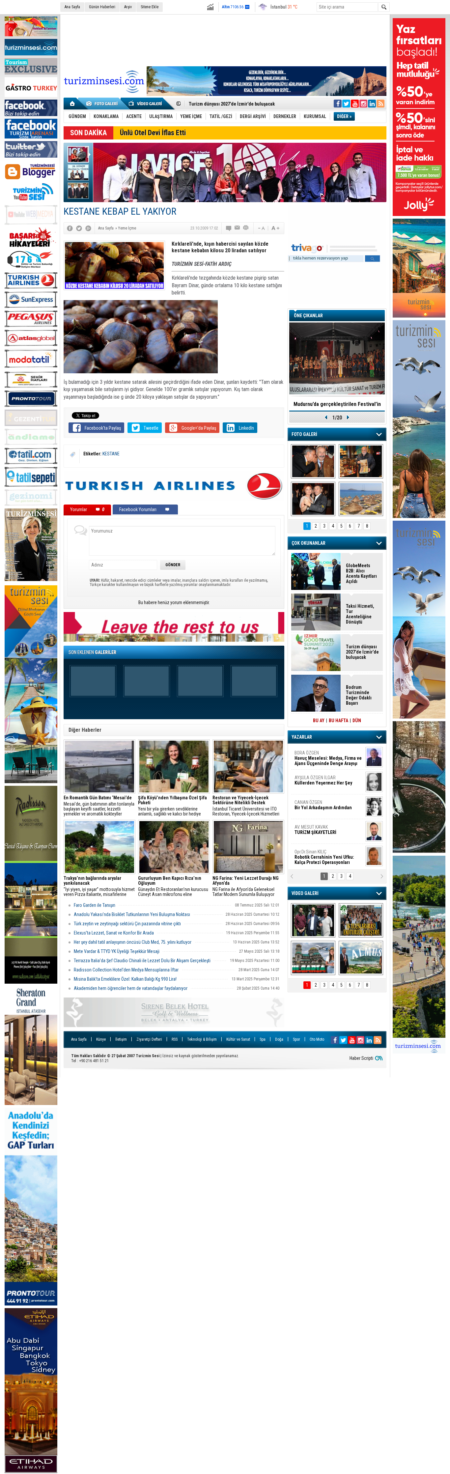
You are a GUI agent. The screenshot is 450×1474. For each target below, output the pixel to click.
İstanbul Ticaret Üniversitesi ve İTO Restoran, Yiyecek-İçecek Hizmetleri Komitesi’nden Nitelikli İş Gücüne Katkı (247, 805)
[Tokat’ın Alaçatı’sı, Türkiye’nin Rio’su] (361, 958)
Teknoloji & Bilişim (202, 1039)
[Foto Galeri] (103, 103)
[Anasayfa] (73, 103)
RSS (175, 1039)
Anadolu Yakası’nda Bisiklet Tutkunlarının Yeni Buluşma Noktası (132, 914)
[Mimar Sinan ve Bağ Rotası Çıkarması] (313, 920)
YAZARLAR (302, 737)
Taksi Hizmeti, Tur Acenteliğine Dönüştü (229, 103)
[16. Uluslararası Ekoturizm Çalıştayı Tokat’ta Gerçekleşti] (361, 920)
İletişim (121, 1039)
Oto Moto (317, 1039)
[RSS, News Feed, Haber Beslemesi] (380, 103)
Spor (296, 1039)
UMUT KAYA (320, 832)
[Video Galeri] (146, 103)
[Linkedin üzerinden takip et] (372, 103)
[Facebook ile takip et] (338, 103)
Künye (101, 1039)
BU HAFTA (338, 720)
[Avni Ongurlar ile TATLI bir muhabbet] (361, 461)
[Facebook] (70, 228)
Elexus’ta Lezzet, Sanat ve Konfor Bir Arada (114, 933)
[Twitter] (79, 228)
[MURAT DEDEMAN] (313, 499)
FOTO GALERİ (304, 434)
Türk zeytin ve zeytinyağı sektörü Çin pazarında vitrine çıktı (127, 923)
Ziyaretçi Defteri (149, 1039)
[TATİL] (361, 499)
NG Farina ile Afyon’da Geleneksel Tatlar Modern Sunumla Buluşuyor (245, 886)
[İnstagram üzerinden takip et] (363, 103)
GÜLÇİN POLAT (323, 780)
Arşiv (128, 7)
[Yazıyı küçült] (261, 228)
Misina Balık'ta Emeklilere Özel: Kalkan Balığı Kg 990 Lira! (125, 979)
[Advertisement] (225, 39)
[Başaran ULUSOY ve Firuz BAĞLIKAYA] (313, 461)
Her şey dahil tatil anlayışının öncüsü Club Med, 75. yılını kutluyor (132, 942)
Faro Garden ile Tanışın (94, 905)
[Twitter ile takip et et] (346, 103)
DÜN (356, 720)
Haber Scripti (361, 1058)
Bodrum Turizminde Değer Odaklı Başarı (359, 695)
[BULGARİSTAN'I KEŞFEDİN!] (313, 958)
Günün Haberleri (102, 7)
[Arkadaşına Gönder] (237, 228)
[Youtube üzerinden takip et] (355, 103)
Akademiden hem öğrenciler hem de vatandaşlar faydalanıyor (130, 988)
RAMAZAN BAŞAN (315, 755)
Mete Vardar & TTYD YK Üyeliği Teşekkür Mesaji (116, 951)
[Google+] (88, 228)
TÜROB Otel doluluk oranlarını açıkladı (337, 404)
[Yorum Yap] (229, 228)
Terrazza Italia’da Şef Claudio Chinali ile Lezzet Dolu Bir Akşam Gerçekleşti (142, 960)
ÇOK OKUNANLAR (308, 543)
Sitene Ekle (149, 7)
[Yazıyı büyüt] (275, 228)
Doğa (279, 1039)
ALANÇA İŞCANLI (322, 807)
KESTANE (111, 453)
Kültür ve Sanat (238, 1039)
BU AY (318, 720)
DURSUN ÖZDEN (328, 857)
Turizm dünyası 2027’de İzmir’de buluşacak (362, 652)
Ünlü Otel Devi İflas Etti (153, 133)
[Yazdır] (246, 228)
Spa (263, 1039)
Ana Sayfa (72, 7)
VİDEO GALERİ (305, 893)
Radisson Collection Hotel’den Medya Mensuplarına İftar (126, 969)
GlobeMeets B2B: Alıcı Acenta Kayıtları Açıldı (361, 573)
